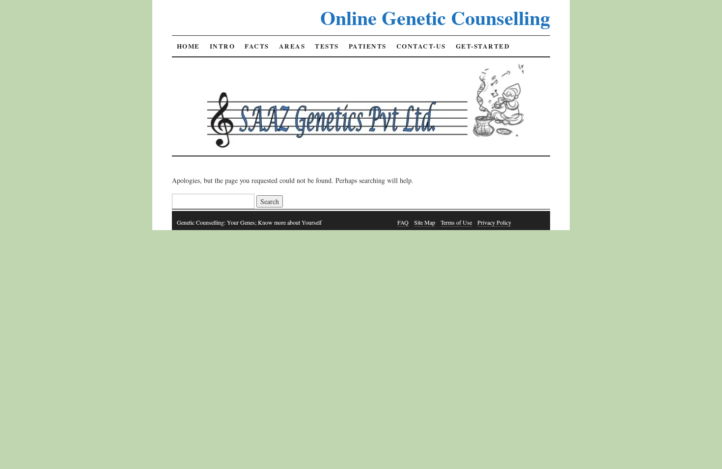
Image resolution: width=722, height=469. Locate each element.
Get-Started (483, 46)
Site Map (424, 222)
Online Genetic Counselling (435, 17)
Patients (368, 46)
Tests (327, 46)
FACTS (257, 46)
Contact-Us (421, 46)
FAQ (403, 222)
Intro (222, 46)
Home (188, 46)
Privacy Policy (494, 222)
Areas (292, 46)
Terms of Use (456, 222)
